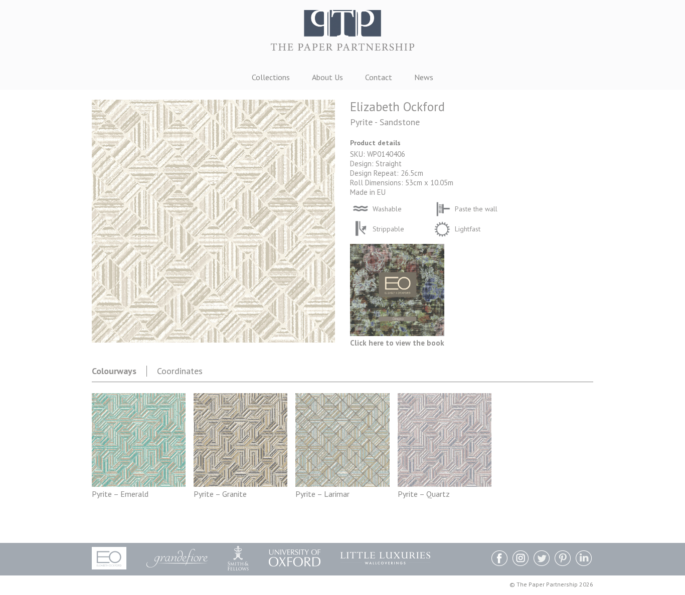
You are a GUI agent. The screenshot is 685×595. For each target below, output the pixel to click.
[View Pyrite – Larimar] (342, 484)
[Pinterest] (563, 559)
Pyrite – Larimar (322, 494)
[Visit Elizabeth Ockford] (109, 558)
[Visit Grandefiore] (177, 558)
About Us (327, 77)
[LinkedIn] (584, 559)
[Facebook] (499, 559)
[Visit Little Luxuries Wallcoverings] (385, 558)
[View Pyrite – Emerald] (139, 484)
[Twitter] (542, 559)
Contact (378, 77)
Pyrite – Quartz (424, 494)
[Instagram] (520, 559)
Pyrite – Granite (220, 494)
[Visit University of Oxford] (294, 557)
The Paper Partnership (342, 35)
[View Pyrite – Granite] (240, 484)
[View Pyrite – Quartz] (444, 484)
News (423, 77)
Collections (271, 77)
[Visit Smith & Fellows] (238, 558)
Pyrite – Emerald (120, 494)
